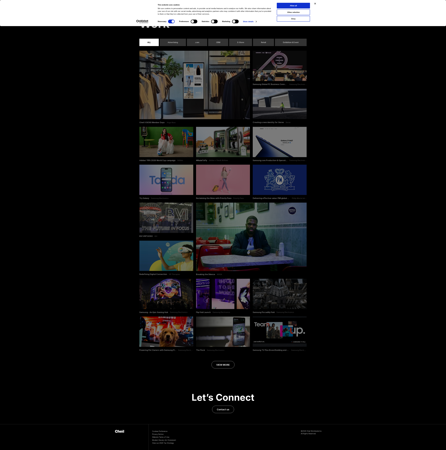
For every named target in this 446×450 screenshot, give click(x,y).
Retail (263, 42)
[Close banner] (315, 3)
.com (197, 42)
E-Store (240, 42)
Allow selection (293, 12)
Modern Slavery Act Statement (164, 440)
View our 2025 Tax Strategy (163, 443)
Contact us (223, 409)
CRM (218, 42)
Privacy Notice (157, 434)
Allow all (293, 6)
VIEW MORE (223, 364)
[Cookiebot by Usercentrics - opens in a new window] (142, 21)
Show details (248, 22)
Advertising (173, 42)
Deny (293, 19)
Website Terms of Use (160, 437)
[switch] (194, 21)
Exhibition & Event (291, 42)
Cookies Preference (159, 431)
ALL (149, 42)
